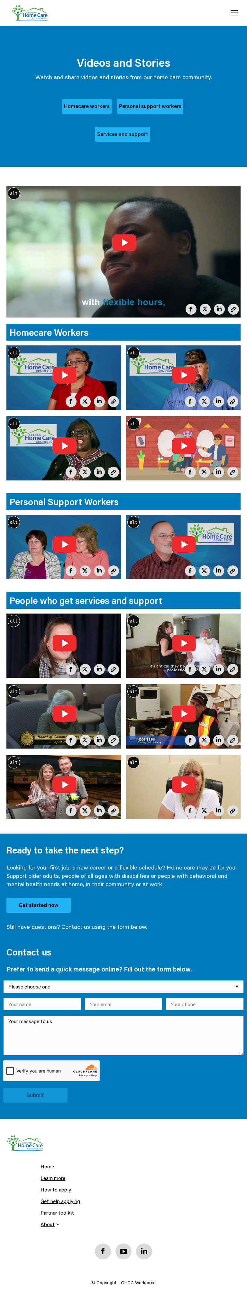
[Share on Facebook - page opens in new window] (190, 308)
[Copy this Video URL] (232, 308)
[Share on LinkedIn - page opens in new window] (218, 308)
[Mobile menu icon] (234, 12)
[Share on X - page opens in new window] (204, 308)
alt (14, 193)
